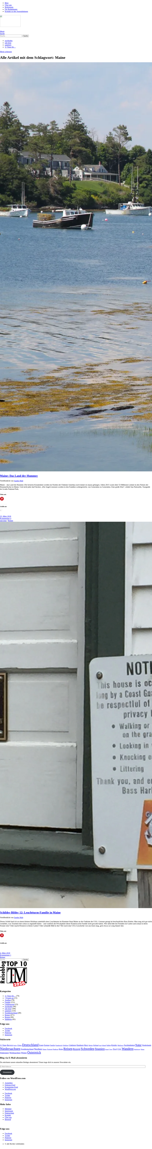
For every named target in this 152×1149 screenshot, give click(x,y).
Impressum (9, 1111)
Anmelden (9, 1083)
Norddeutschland (11, 1013)
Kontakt (8, 1115)
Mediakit (8, 1109)
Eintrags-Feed (10, 1085)
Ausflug (8, 1000)
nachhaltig (8, 41)
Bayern (10, 1045)
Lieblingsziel (9, 1004)
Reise (61, 1049)
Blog (6, 3)
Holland (96, 1045)
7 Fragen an (9, 998)
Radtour (55, 1049)
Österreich (34, 1052)
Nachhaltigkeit (129, 1045)
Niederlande (146, 1045)
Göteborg (72, 1045)
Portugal (50, 1049)
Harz (86, 1045)
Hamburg (80, 1045)
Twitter (7, 1031)
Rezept (7, 1017)
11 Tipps (3, 1045)
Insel (100, 1045)
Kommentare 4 (5, 518)
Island (104, 1045)
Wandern (127, 1049)
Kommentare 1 (5, 955)
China (19, 1045)
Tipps (110, 1049)
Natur (138, 1044)
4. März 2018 (5, 953)
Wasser (142, 1049)
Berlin (15, 1045)
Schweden (87, 1049)
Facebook (8, 1028)
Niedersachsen (10, 1049)
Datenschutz (9, 1113)
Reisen (10, 521)
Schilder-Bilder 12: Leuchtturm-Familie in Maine (30, 912)
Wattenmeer (4, 1053)
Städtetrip (8, 1019)
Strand (107, 1049)
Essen (41, 1045)
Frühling (65, 1045)
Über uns (8, 5)
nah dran (8, 43)
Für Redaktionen (11, 9)
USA (119, 1049)
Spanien (100, 1049)
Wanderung (137, 1049)
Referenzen (9, 7)
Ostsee (45, 1049)
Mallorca (120, 1045)
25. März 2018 (5, 516)
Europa (46, 1045)
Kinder (114, 1045)
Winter (24, 1053)
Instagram (8, 1035)
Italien (109, 1045)
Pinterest (8, 1033)
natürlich (8, 45)
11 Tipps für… (10, 47)
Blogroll (8, 1119)
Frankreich (58, 1045)
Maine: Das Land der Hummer (19, 475)
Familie (7, 1002)
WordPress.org (10, 1089)
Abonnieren (7, 1072)
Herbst (91, 1045)
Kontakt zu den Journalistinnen (16, 11)
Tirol (115, 1049)
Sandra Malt (18, 481)
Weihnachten (15, 1053)
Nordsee (38, 1049)
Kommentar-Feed (11, 1087)
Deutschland (30, 1045)
